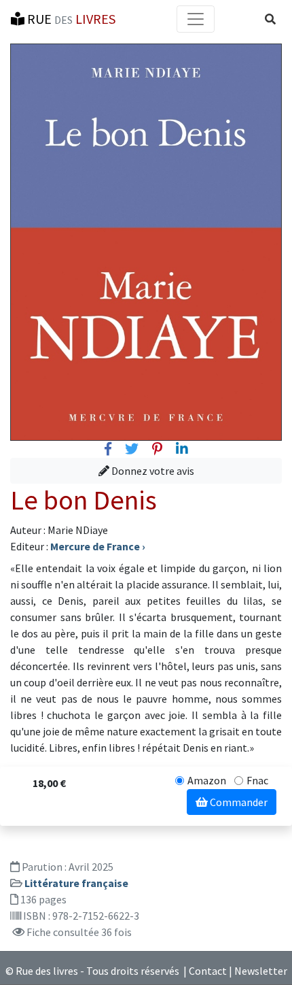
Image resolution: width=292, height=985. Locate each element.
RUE (69, 18)
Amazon (206, 780)
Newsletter (260, 971)
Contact (208, 971)
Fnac (257, 780)
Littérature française (76, 883)
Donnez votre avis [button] (151, 471)
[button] (270, 19)
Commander (238, 802)
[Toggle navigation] (196, 19)
